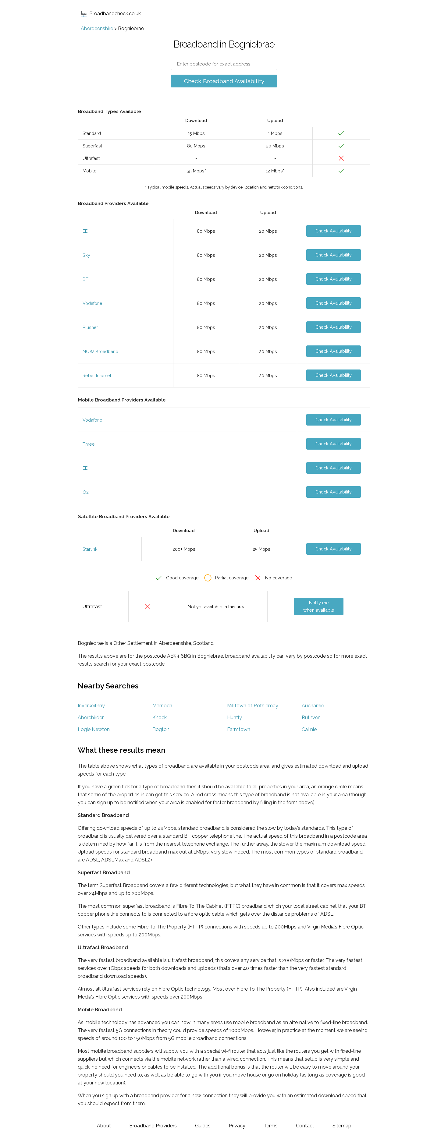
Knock (159, 717)
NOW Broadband (100, 351)
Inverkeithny (91, 706)
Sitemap (341, 1126)
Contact (305, 1126)
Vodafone (92, 303)
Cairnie (309, 729)
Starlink (90, 549)
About (104, 1126)
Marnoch (162, 706)
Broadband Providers (153, 1126)
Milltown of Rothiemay (252, 706)
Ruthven (311, 717)
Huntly (234, 717)
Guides (203, 1126)
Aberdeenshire (97, 28)
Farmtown (238, 729)
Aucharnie (313, 706)
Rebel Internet (97, 375)
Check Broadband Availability (224, 81)
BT (85, 279)
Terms (271, 1126)
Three (89, 444)
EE (85, 231)
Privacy (237, 1126)
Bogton (160, 729)
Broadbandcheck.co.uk (115, 13)
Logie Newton (94, 729)
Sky (86, 255)
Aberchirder (91, 717)
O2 (86, 492)
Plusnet (90, 327)
